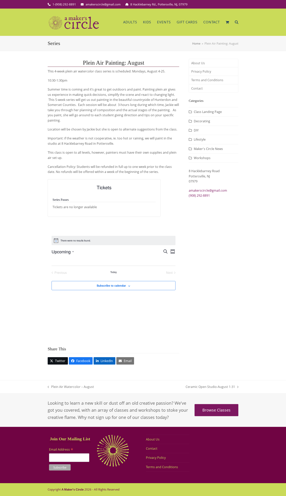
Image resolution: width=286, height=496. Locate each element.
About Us (198, 63)
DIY (196, 130)
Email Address (61, 450)
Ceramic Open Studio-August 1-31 (210, 387)
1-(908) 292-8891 (64, 4)
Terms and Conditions (207, 80)
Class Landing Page (208, 112)
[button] (227, 22)
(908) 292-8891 (199, 195)
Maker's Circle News (208, 149)
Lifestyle (200, 139)
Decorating (202, 121)
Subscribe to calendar (111, 285)
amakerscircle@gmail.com (103, 4)
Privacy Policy (201, 71)
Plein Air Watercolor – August (71, 387)
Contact (197, 88)
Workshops (202, 158)
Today (113, 272)
